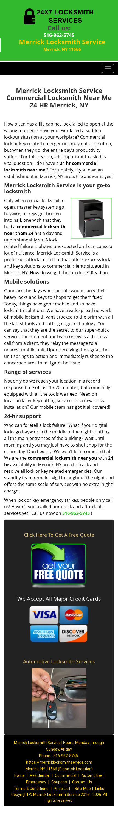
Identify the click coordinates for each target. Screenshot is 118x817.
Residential (40, 775)
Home (19, 775)
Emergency (36, 782)
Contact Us (82, 782)
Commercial (65, 775)
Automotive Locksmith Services (59, 661)
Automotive (92, 775)
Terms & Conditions (31, 788)
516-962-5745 (59, 35)
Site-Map (83, 788)
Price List (62, 788)
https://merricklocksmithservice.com (59, 762)
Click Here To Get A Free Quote (59, 535)
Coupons (59, 782)
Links (99, 788)
